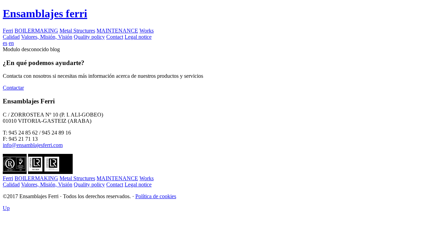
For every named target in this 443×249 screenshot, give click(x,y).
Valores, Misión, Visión (46, 37)
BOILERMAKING (36, 31)
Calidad (11, 37)
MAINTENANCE (117, 31)
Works (146, 31)
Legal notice (138, 37)
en (11, 43)
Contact (114, 37)
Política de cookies (155, 196)
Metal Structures (77, 31)
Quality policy (89, 37)
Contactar (13, 88)
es (5, 43)
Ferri (8, 31)
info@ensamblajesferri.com (33, 145)
